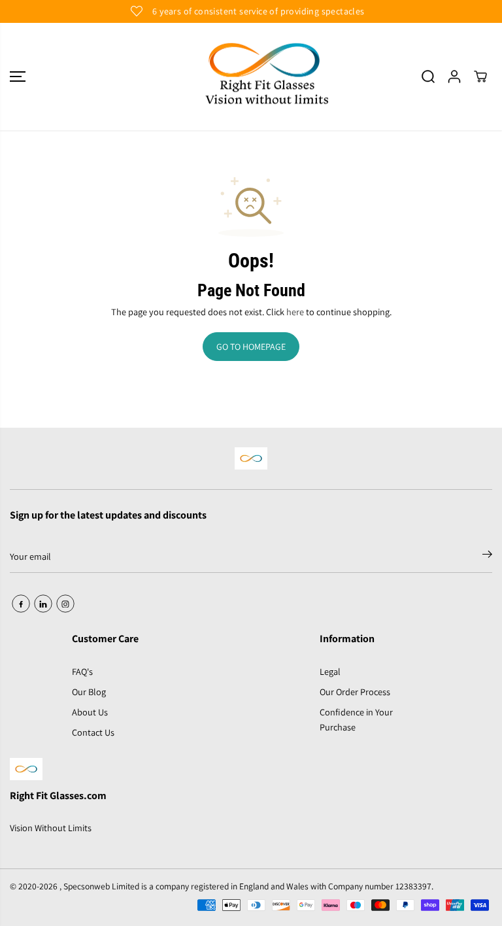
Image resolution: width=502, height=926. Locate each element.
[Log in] (454, 76)
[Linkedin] (43, 603)
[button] (17, 77)
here (295, 311)
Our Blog (89, 691)
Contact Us (93, 732)
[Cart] (480, 76)
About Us (90, 712)
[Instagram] (65, 603)
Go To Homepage (251, 346)
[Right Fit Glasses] (251, 77)
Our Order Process (355, 691)
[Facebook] (21, 603)
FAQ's (82, 671)
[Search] (428, 76)
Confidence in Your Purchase (356, 719)
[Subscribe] (487, 556)
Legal (330, 671)
